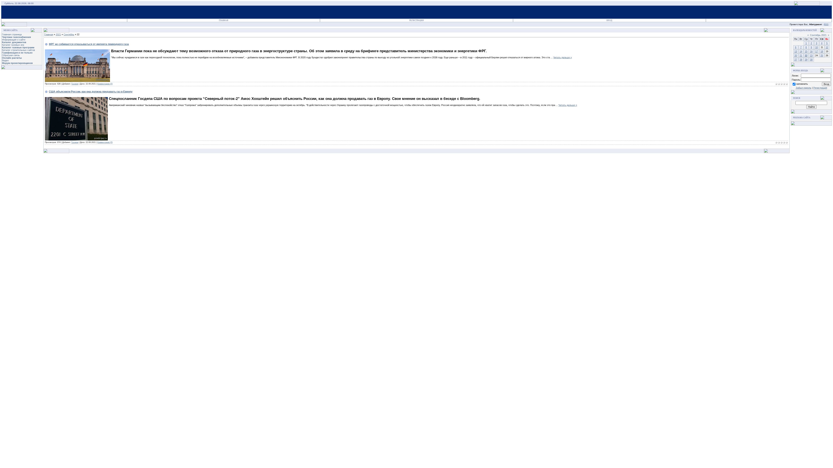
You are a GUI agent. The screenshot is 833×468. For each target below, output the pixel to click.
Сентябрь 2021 (818, 35)
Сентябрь (69, 34)
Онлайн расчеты (12, 58)
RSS (826, 24)
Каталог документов (14, 42)
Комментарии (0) (105, 84)
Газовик (74, 84)
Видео (5, 60)
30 (811, 59)
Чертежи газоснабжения (16, 37)
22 (806, 55)
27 (795, 59)
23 (811, 55)
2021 (58, 34)
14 (801, 51)
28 (801, 59)
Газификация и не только (17, 52)
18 (821, 51)
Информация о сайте (13, 39)
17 (816, 51)
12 (827, 47)
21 (801, 55)
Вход (609, 20)
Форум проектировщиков (17, 63)
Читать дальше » (562, 57)
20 (795, 55)
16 (811, 51)
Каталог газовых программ (18, 47)
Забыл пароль (803, 87)
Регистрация (416, 20)
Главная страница (12, 34)
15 (806, 51)
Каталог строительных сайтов (18, 50)
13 (795, 51)
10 (816, 47)
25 (821, 55)
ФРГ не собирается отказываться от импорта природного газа (89, 44)
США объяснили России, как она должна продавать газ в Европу (91, 91)
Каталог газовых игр (13, 45)
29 (806, 59)
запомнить (802, 84)
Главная (223, 20)
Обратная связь (11, 55)
